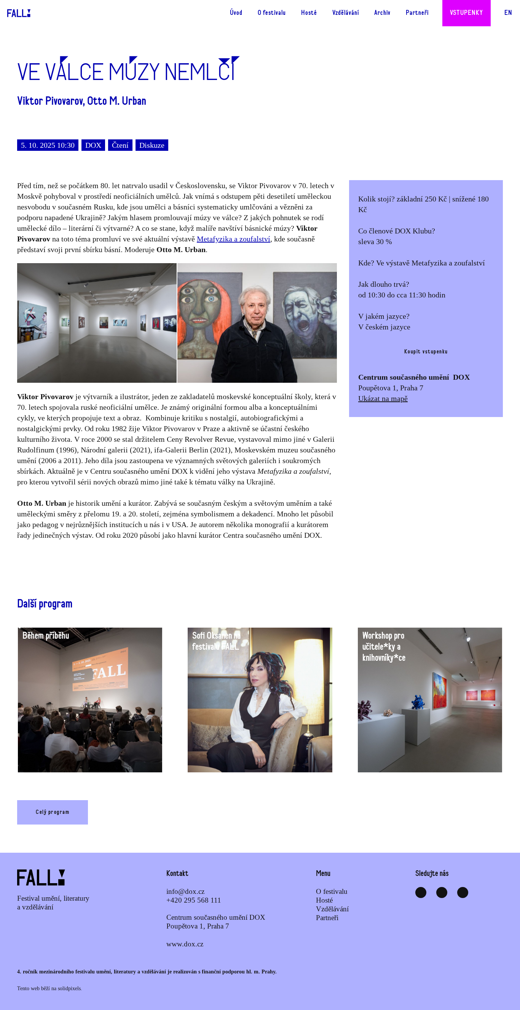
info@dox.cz (185, 891)
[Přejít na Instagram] (441, 892)
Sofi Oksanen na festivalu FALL (216, 641)
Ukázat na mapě (383, 398)
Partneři (327, 918)
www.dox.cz (184, 944)
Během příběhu (45, 636)
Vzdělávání (332, 909)
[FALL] (16, 13)
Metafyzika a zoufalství (233, 239)
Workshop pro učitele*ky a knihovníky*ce (383, 647)
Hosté (324, 900)
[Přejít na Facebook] (420, 892)
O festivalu (332, 891)
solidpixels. (70, 988)
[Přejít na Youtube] (462, 892)
